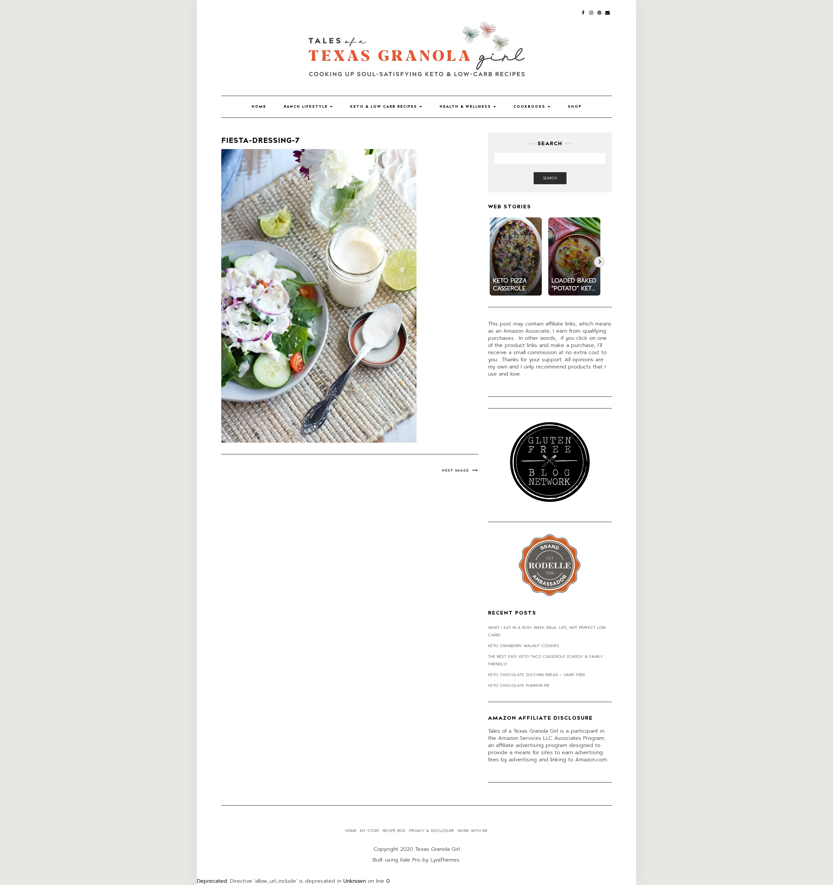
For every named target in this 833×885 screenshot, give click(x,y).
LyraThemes (444, 860)
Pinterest (599, 12)
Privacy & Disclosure (431, 831)
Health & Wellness (466, 106)
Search (550, 178)
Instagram (591, 12)
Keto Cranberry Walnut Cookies (523, 646)
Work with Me (472, 831)
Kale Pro (410, 860)
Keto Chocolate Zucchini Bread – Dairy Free (536, 675)
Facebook (583, 12)
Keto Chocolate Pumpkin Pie (519, 685)
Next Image (455, 470)
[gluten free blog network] (550, 462)
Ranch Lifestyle (306, 106)
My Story (369, 831)
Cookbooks (530, 106)
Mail (608, 12)
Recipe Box (394, 831)
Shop (574, 106)
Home (259, 106)
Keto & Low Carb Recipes (384, 106)
